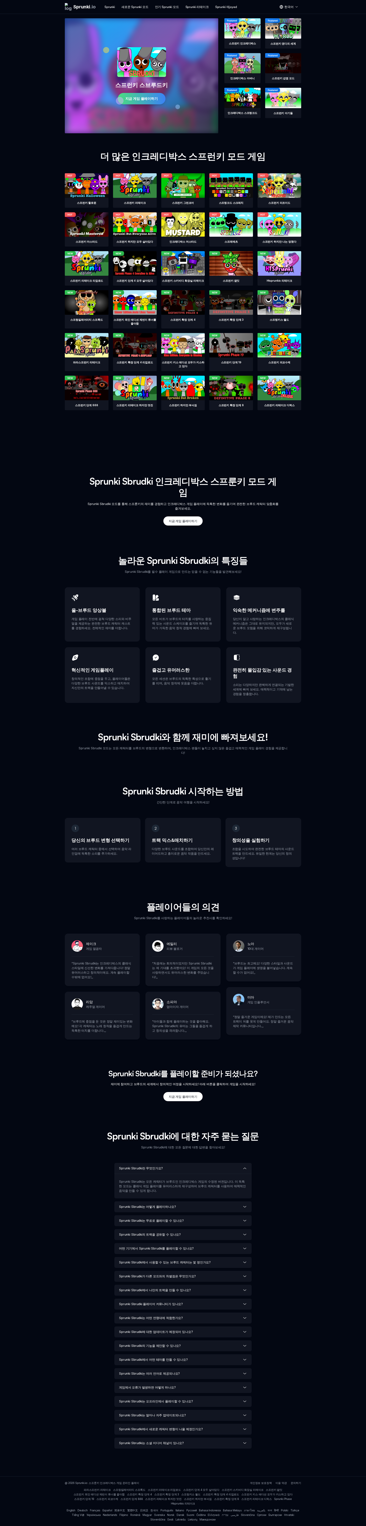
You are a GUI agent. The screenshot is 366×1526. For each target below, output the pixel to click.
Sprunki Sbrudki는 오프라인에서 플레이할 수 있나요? (156, 1401)
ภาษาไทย (249, 1510)
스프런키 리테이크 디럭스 (256, 1498)
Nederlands (110, 1514)
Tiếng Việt (78, 1514)
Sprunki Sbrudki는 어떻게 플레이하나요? (147, 1207)
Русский (191, 1510)
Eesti (170, 1519)
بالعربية (261, 1510)
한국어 (154, 1510)
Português (167, 1510)
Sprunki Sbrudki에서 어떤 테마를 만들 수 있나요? (153, 1359)
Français (95, 1510)
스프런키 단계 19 (84, 1498)
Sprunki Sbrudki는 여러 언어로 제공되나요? (149, 1373)
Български (275, 1514)
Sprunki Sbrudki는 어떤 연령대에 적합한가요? (151, 1318)
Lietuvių (192, 1519)
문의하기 (296, 1482)
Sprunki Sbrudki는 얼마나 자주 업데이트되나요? (152, 1415)
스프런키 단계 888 (131, 1498)
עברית (225, 1514)
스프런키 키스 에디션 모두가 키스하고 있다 (266, 1494)
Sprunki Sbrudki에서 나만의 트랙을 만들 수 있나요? (155, 1290)
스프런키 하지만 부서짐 (198, 1498)
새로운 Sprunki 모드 (134, 7)
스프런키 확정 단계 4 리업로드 (221, 1494)
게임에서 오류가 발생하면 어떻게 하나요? (147, 1387)
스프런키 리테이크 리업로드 (164, 1489)
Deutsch (83, 1510)
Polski (284, 1510)
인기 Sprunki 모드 (167, 7)
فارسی (235, 1514)
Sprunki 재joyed (226, 7)
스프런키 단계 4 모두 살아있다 (201, 1489)
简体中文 (119, 1510)
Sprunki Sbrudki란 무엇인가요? (141, 1168)
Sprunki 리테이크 (197, 7)
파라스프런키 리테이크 (97, 1489)
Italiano (180, 1510)
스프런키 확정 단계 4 (139, 1494)
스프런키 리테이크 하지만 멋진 (163, 1498)
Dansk (180, 1514)
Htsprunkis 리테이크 (183, 1503)
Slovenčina (247, 1514)
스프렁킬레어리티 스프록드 (129, 1489)
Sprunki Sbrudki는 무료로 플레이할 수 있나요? (151, 1220)
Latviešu (181, 1519)
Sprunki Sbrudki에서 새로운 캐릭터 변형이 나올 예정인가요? (161, 1429)
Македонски (208, 1519)
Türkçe (295, 1510)
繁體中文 (132, 1510)
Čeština (200, 1514)
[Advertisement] (183, 436)
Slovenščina (157, 1519)
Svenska (159, 1514)
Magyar (147, 1514)
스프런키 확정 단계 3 (166, 1494)
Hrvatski (289, 1514)
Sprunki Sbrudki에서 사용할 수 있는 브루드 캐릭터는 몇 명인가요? (165, 1262)
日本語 (144, 1510)
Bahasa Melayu (232, 1510)
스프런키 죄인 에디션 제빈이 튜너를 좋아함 (99, 1494)
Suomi (190, 1514)
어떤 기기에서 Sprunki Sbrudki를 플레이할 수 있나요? (156, 1248)
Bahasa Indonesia (210, 1510)
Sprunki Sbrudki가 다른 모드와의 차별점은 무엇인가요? (157, 1276)
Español (107, 1510)
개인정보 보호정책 (261, 1482)
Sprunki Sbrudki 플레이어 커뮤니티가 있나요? (151, 1304)
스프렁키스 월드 (191, 1494)
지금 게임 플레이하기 (141, 99)
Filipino (124, 1514)
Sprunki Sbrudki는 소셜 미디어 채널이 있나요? (151, 1443)
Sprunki (109, 7)
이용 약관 (281, 1482)
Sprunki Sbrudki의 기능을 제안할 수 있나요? (150, 1346)
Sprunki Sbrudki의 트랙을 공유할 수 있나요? (150, 1234)
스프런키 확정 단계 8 (226, 1498)
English (71, 1510)
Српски (261, 1514)
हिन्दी (276, 1510)
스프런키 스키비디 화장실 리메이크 (242, 1489)
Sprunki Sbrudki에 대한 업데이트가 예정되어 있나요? (156, 1332)
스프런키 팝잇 (274, 1489)
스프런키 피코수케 (107, 1498)
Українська (93, 1514)
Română (135, 1514)
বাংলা (270, 1510)
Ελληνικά (214, 1514)
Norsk (170, 1514)
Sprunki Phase (283, 1498)
